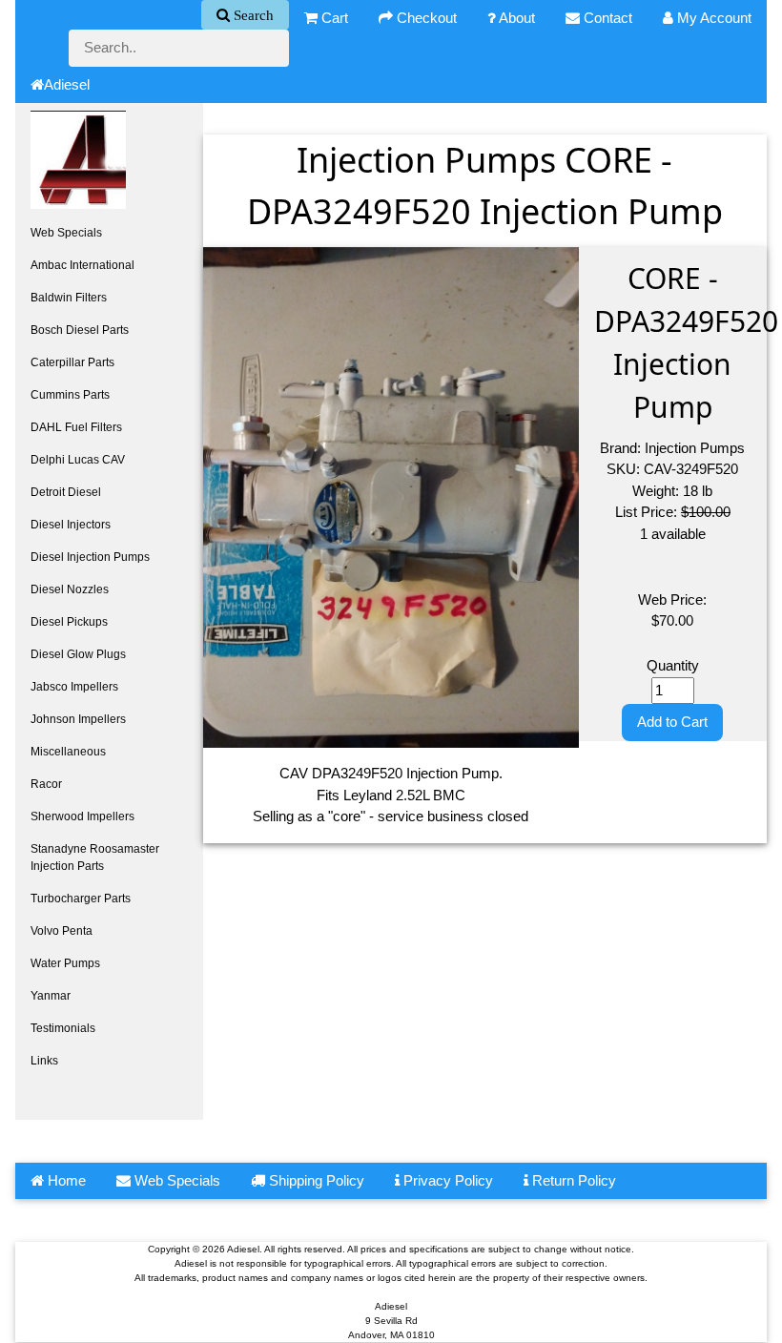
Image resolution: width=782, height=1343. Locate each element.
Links (44, 1060)
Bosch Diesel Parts (80, 330)
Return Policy (572, 1180)
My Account (712, 18)
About (515, 18)
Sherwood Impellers (82, 816)
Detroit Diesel (66, 492)
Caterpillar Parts (72, 362)
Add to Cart (672, 721)
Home (65, 1180)
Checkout (425, 18)
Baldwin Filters (69, 297)
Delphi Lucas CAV (78, 459)
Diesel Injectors (71, 524)
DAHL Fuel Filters (76, 427)
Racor (46, 784)
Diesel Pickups (69, 622)
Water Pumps (65, 963)
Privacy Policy (446, 1180)
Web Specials (66, 232)
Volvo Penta (62, 931)
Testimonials (63, 1028)
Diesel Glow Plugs (78, 654)
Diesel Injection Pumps (90, 557)
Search (252, 15)
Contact (606, 18)
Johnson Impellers (78, 719)
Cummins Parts (70, 395)
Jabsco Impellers (74, 686)
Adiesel (67, 84)
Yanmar (51, 995)
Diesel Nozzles (70, 589)
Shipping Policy (314, 1180)
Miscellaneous (68, 751)
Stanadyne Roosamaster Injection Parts (95, 857)
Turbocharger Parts (81, 898)
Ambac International (82, 265)
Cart (333, 18)
